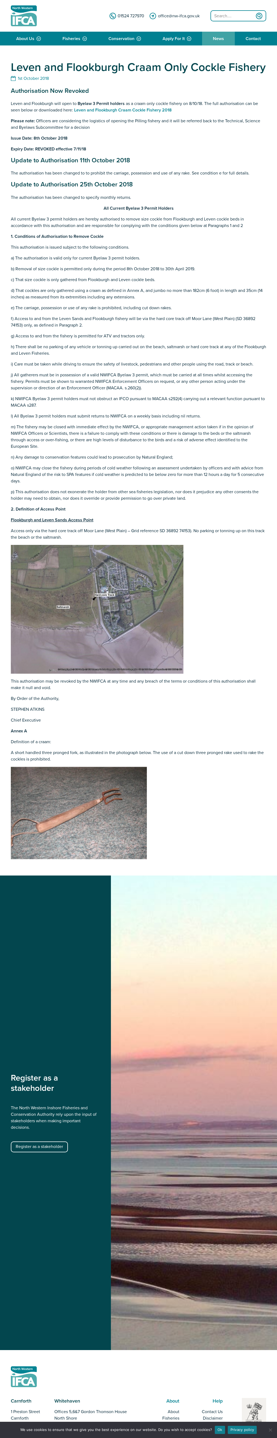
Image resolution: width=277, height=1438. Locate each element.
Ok (219, 1429)
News (218, 38)
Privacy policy (242, 1429)
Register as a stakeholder (39, 1146)
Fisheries (71, 38)
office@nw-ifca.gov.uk (179, 16)
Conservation (121, 38)
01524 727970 (131, 16)
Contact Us (212, 1411)
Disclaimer (213, 1418)
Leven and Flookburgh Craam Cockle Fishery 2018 (123, 110)
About (173, 1411)
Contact (253, 38)
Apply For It (174, 38)
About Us (25, 38)
